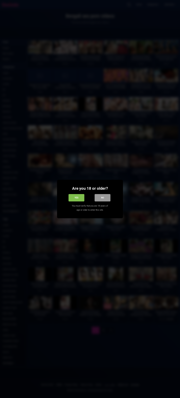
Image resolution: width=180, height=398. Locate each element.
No (102, 197)
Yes (76, 197)
